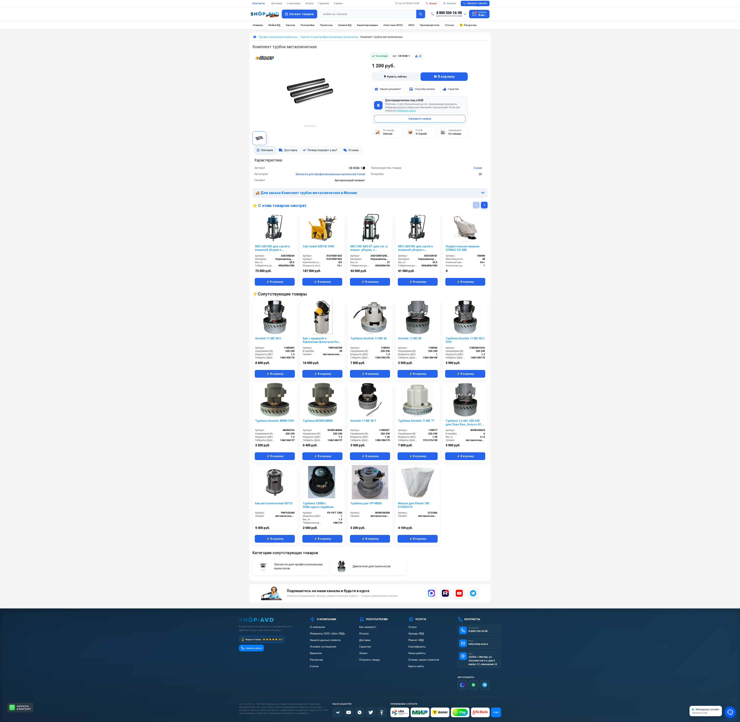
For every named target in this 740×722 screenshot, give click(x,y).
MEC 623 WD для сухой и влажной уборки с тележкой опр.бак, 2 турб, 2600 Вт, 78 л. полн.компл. (417, 248)
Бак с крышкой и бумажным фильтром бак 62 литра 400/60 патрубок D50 (321, 340)
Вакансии (316, 653)
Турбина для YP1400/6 (366, 503)
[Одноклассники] (382, 712)
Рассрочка (470, 25)
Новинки (258, 25)
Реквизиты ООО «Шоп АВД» (327, 633)
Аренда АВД (416, 633)
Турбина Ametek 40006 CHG (274, 420)
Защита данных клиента (325, 640)
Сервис (338, 3)
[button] (484, 205)
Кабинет (451, 3)
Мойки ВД (274, 25)
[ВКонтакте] (337, 712)
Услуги (412, 627)
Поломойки (307, 25)
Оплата (309, 3)
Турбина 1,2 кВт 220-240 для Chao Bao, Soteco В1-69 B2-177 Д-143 (464, 422)
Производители (429, 25)
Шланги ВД (345, 25)
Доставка (276, 3)
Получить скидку (369, 659)
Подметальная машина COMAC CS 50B (462, 248)
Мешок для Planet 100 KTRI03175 (413, 505)
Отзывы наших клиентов (423, 659)
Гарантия (323, 3)
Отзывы (353, 150)
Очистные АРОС (393, 25)
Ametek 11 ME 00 (409, 338)
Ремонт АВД (416, 640)
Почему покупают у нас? (322, 150)
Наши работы (417, 653)
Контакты (258, 3)
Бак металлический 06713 (273, 503)
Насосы (290, 25)
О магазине (293, 3)
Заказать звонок (477, 3)
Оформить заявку (419, 118)
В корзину (446, 76)
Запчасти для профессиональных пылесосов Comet (330, 174)
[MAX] (431, 593)
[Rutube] (445, 593)
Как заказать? (367, 627)
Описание (267, 150)
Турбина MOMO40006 (318, 420)
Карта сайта (416, 666)
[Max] (462, 685)
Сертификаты (417, 646)
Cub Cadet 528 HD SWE (318, 246)
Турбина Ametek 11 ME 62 (368, 338)
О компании (317, 627)
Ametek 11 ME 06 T (363, 420)
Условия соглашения (323, 646)
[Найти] (420, 14)
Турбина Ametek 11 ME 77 (416, 420)
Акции (433, 3)
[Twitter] (371, 712)
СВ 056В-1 (356, 168)
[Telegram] (473, 593)
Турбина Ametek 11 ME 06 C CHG (465, 340)
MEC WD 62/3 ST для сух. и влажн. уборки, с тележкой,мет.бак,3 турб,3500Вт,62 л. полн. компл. (369, 248)
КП (420, 56)
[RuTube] (359, 712)
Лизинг (363, 653)
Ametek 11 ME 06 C (268, 338)
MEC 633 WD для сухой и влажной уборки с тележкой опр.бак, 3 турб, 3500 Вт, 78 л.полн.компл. (274, 248)
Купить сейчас (397, 76)
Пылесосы (326, 25)
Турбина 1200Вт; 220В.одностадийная (318, 505)
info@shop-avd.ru (406, 110)
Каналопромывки (367, 25)
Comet (477, 168)
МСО (411, 25)
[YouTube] (459, 593)
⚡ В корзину (274, 281)
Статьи (449, 25)
